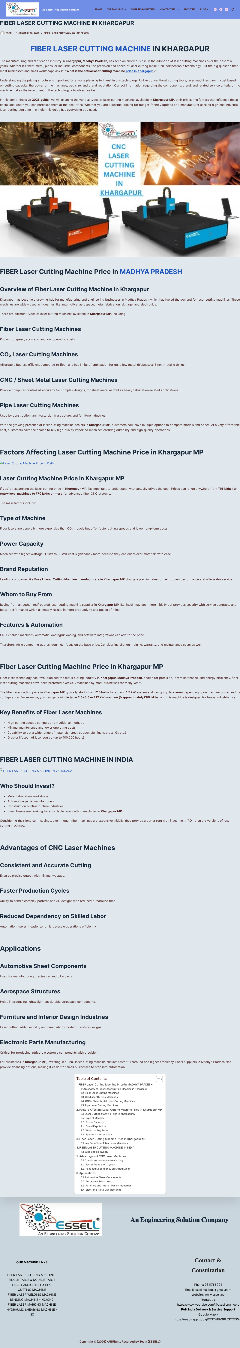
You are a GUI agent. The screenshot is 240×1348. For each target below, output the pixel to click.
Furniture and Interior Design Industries (108, 1185)
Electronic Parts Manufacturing (104, 1189)
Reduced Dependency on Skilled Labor (108, 1168)
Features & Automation (99, 1134)
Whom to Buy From (97, 1130)
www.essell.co (215, 1294)
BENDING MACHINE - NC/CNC (32, 1299)
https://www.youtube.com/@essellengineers (208, 1304)
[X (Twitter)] (226, 9)
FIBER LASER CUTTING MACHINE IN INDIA (106, 1147)
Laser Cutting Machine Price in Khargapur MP (111, 1113)
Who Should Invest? (96, 1151)
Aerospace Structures (98, 1181)
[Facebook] (220, 9)
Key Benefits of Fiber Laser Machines (106, 1143)
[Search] (233, 9)
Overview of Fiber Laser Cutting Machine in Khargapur (115, 1088)
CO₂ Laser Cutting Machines (101, 1096)
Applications (87, 1173)
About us (189, 9)
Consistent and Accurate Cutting (104, 1160)
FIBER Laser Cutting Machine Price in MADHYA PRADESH (116, 1084)
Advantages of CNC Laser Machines (102, 1156)
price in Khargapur (139, 71)
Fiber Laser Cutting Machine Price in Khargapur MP (112, 1138)
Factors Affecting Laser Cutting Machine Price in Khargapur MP (120, 1109)
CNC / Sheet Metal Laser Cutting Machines (110, 1101)
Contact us (167, 9)
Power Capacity (95, 1122)
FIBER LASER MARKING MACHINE (32, 1304)
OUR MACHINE (115, 9)
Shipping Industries (143, 9)
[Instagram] (215, 9)
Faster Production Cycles (100, 1164)
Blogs (204, 9)
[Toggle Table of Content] (157, 1079)
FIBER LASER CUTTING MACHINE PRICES (66, 33)
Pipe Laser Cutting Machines (101, 1105)
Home (98, 9)
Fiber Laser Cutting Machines (102, 1092)
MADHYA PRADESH (151, 271)
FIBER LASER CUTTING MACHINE (92, 48)
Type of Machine (95, 1117)
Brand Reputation (96, 1126)
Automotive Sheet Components (103, 1177)
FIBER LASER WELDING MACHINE (32, 1294)
